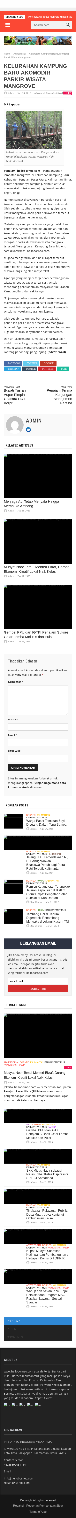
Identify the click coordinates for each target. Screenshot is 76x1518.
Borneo (31, 815)
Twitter (32, 363)
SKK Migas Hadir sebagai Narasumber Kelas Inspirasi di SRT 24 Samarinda (47, 1174)
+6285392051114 (15, 1464)
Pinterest (48, 369)
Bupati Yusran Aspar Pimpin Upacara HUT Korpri (15, 395)
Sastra (52, 1127)
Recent (12, 1329)
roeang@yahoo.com (17, 1483)
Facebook (14, 363)
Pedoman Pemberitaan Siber (44, 1505)
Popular (13, 1321)
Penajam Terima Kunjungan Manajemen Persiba (59, 395)
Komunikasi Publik (14, 1065)
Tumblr (31, 369)
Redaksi (18, 1505)
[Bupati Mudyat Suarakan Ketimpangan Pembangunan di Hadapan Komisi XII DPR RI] (38, 1236)
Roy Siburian (36, 902)
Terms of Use (38, 1511)
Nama (13, 719)
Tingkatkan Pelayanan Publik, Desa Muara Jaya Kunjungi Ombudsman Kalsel (47, 1214)
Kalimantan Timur (36, 817)
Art (28, 1124)
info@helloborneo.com (19, 1478)
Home (7, 53)
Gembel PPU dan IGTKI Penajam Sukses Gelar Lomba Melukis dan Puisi (47, 1134)
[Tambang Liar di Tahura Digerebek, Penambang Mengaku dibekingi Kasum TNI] (13, 916)
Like (68, 93)
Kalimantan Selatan (37, 1207)
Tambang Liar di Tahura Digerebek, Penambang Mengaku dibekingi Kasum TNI (47, 917)
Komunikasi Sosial (54, 93)
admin (11, 93)
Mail (64, 369)
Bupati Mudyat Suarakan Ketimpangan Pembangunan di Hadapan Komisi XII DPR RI (47, 1254)
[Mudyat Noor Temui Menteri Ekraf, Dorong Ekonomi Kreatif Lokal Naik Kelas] (38, 541)
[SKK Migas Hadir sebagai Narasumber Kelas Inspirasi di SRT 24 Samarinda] (38, 1156)
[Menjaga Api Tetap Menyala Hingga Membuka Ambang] (38, 476)
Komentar (15, 681)
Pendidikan (54, 854)
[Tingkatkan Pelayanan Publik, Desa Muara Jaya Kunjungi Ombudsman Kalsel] (38, 1196)
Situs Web (14, 750)
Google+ (49, 363)
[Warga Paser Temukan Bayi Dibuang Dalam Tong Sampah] (13, 821)
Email (12, 735)
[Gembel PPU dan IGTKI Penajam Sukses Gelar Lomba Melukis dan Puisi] (38, 607)
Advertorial (19, 53)
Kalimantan (43, 815)
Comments (15, 1337)
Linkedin (13, 369)
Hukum (40, 881)
